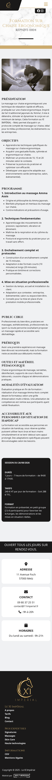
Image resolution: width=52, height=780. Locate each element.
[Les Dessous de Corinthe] (9, 5)
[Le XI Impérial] (26, 689)
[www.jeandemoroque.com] (22, 776)
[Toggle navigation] (46, 4)
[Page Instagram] (42, 11)
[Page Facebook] (38, 11)
